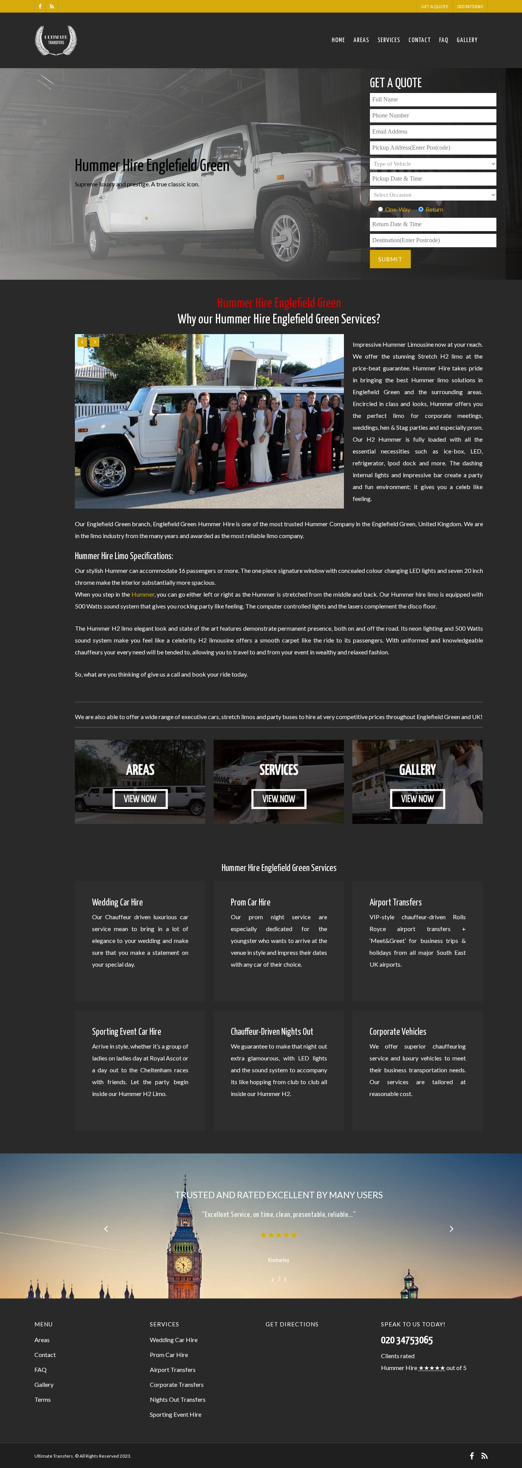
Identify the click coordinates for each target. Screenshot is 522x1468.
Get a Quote (434, 6)
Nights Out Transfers (178, 1399)
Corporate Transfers (177, 1384)
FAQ (443, 40)
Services (389, 40)
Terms (42, 1399)
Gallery (467, 40)
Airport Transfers (173, 1369)
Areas (361, 40)
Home (338, 40)
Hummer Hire (399, 1367)
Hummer (142, 594)
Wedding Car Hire (174, 1339)
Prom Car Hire (169, 1354)
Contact (420, 40)
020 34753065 (470, 6)
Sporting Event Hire (175, 1414)
